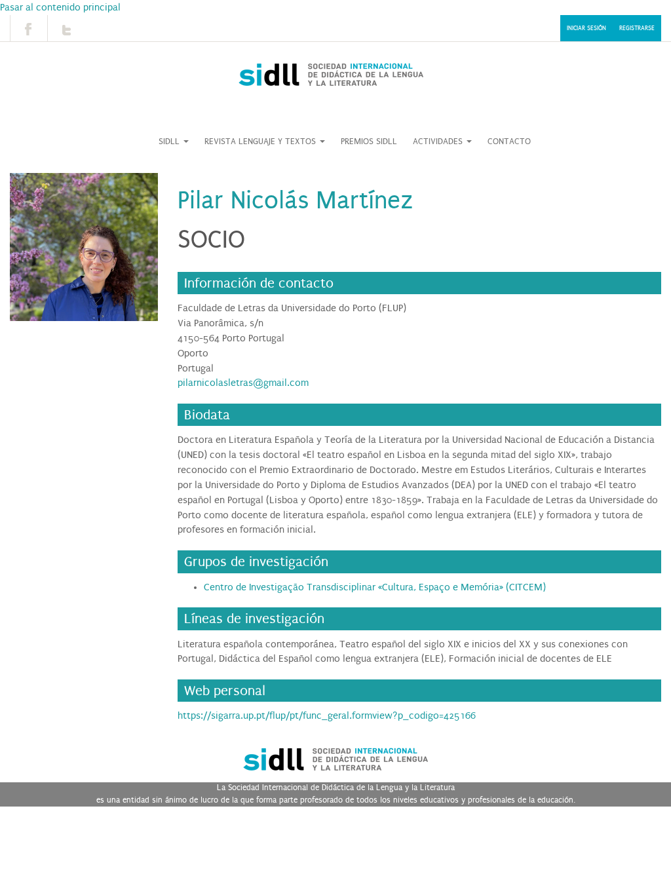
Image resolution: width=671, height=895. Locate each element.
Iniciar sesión (586, 28)
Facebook (28, 28)
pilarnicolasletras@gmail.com (243, 382)
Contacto (509, 141)
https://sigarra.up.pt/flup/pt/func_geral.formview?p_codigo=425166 (327, 715)
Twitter (66, 28)
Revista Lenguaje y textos (261, 141)
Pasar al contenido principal (60, 7)
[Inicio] (330, 75)
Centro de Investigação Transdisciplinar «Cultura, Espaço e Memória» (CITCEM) (375, 587)
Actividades (439, 141)
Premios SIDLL (369, 141)
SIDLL (170, 141)
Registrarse (637, 28)
